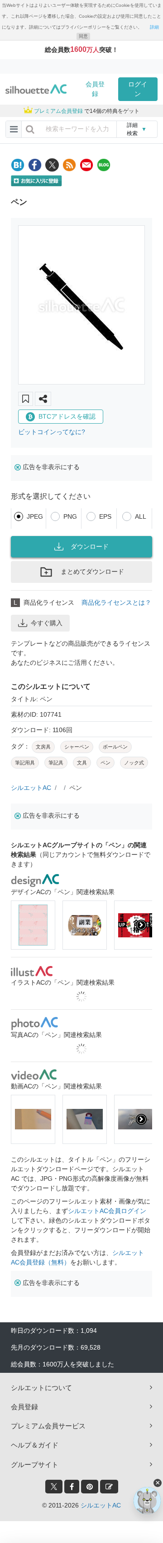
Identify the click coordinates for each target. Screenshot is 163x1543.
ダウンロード (90, 546)
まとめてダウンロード (92, 571)
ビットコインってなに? (51, 431)
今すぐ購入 (46, 623)
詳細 (154, 27)
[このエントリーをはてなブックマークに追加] (17, 165)
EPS (105, 516)
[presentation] (21, 925)
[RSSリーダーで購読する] (69, 165)
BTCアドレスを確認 (67, 416)
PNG (70, 516)
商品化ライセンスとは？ (116, 602)
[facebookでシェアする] (35, 165)
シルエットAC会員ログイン (107, 1210)
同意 (83, 36)
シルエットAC (31, 787)
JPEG (35, 516)
